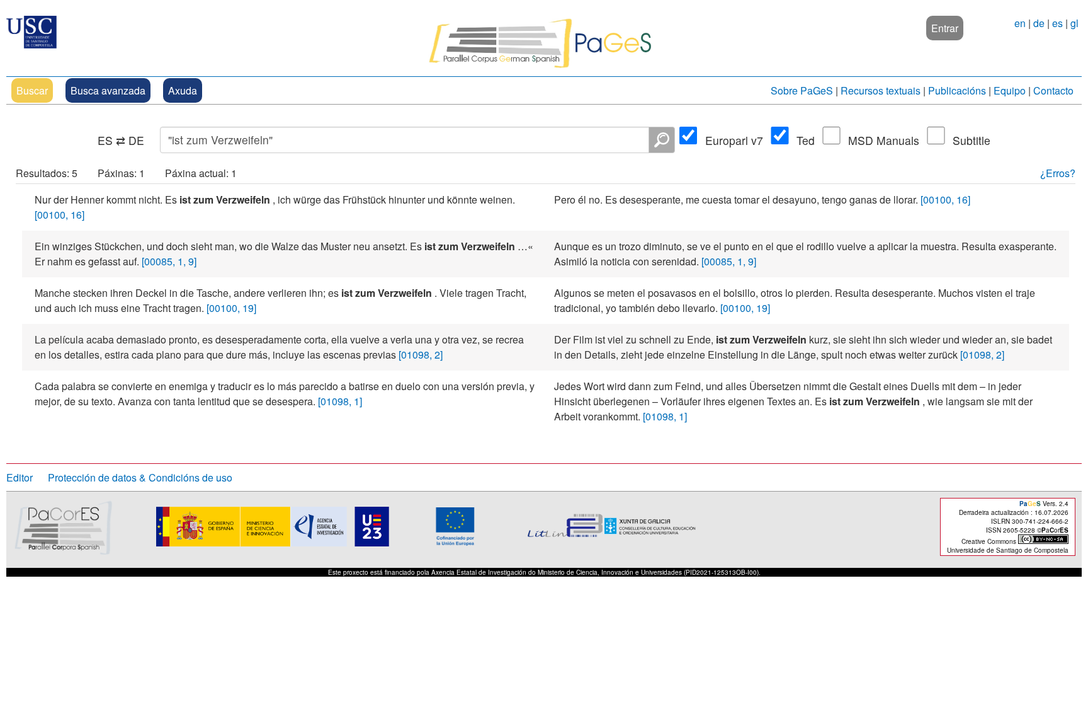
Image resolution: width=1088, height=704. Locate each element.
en (1020, 23)
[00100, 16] (59, 214)
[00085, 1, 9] (169, 261)
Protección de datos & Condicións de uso (140, 477)
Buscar (32, 90)
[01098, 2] (421, 354)
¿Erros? (1057, 173)
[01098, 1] (340, 401)
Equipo (1010, 90)
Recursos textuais (881, 90)
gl (1074, 23)
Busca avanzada (108, 90)
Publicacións (957, 90)
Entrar (944, 28)
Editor (19, 477)
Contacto (1053, 90)
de (1039, 23)
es (1057, 23)
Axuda (182, 90)
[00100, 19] (231, 308)
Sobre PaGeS (802, 90)
